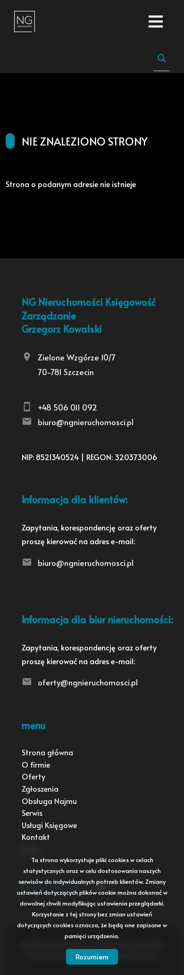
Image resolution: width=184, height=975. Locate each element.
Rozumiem (92, 956)
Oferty (33, 776)
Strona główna (47, 752)
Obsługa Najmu (49, 800)
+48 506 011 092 (67, 407)
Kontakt (36, 836)
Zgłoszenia (40, 788)
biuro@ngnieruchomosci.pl (86, 422)
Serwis (32, 812)
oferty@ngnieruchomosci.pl (88, 682)
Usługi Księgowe (49, 825)
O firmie (36, 764)
